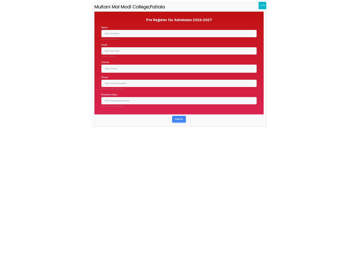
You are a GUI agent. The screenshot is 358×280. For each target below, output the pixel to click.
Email (105, 44)
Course (106, 62)
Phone (105, 77)
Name (105, 27)
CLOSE (262, 5)
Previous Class (110, 94)
